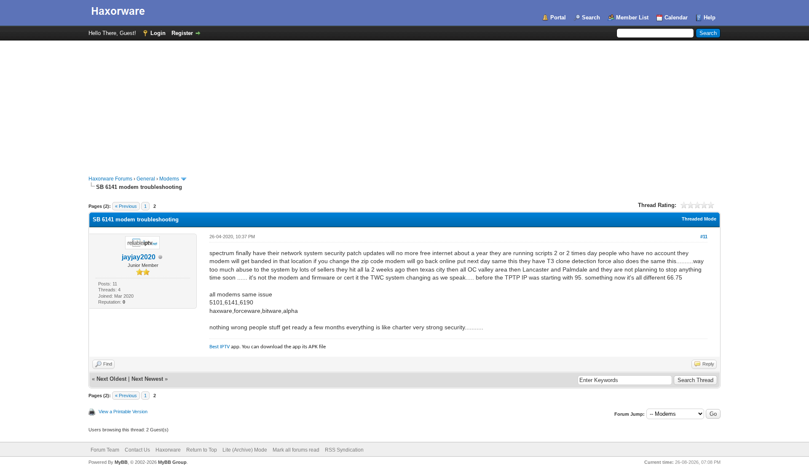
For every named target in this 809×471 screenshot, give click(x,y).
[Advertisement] (404, 104)
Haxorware (168, 450)
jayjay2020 (138, 257)
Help (709, 17)
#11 (703, 236)
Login (158, 33)
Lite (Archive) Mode (244, 450)
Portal (558, 17)
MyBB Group (172, 462)
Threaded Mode (699, 218)
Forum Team (105, 450)
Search (591, 17)
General (146, 179)
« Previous (126, 206)
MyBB (121, 462)
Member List (632, 17)
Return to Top (201, 450)
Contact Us (137, 450)
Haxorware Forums (110, 179)
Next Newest (147, 379)
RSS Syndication (344, 450)
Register (182, 33)
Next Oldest (111, 379)
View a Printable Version (123, 411)
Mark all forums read (296, 450)
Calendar (676, 17)
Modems (169, 179)
